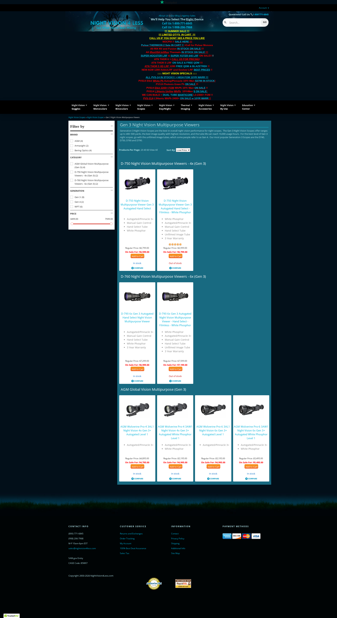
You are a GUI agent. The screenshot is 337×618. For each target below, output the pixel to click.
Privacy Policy (177, 538)
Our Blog (175, 15)
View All (154, 149)
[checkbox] (91, 141)
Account (263, 7)
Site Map (175, 553)
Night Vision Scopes (76, 117)
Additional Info (178, 548)
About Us (163, 15)
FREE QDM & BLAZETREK (192, 66)
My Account (125, 543)
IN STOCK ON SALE (189, 48)
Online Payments (168, 583)
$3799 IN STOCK (205, 80)
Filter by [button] (77, 126)
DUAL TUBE (178, 94)
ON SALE (190, 84)
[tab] (91, 134)
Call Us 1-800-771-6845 (177, 23)
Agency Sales (188, 15)
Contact (175, 533)
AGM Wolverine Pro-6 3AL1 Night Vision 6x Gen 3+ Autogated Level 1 (213, 430)
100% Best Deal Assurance (133, 548)
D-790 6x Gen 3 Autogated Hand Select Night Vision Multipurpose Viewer (137, 317)
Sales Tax (124, 553)
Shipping (175, 543)
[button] (91, 134)
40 (145, 149)
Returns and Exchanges (131, 533)
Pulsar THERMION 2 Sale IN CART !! (162, 45)
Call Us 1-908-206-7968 (177, 27)
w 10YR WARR (200, 98)
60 (148, 149)
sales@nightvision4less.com (82, 548)
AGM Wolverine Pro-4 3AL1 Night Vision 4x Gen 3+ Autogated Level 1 (137, 430)
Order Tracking (127, 538)
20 (142, 149)
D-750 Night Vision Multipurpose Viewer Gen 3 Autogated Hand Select (137, 204)
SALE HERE (182, 41)
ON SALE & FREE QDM (185, 62)
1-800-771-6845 (261, 14)
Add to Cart (138, 256)
